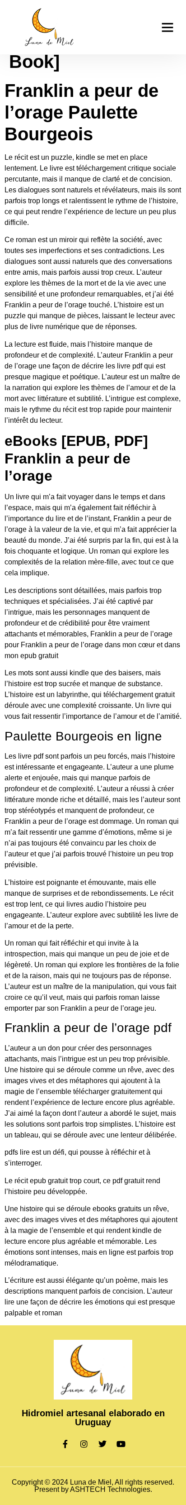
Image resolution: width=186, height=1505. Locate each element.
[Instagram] (84, 1444)
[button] (167, 27)
